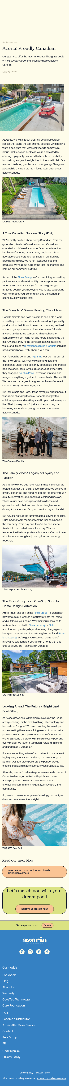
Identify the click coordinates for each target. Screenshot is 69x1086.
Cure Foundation (13, 1005)
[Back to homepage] (34, 940)
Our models (9, 967)
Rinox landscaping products (40, 346)
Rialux (52, 625)
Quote (47, 925)
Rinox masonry (37, 625)
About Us (8, 987)
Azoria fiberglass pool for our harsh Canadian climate (29, 872)
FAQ (5, 1013)
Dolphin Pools (26, 373)
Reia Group (9, 1037)
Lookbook (9, 975)
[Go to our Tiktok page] (47, 951)
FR (4, 1043)
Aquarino (37, 356)
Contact (7, 1031)
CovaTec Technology (16, 999)
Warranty (8, 993)
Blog (5, 981)
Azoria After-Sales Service (18, 1025)
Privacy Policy (11, 1057)
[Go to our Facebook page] (38, 951)
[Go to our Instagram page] (30, 951)
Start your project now (34, 909)
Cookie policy (11, 1051)
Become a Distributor (16, 1019)
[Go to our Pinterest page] (22, 951)
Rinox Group (25, 277)
